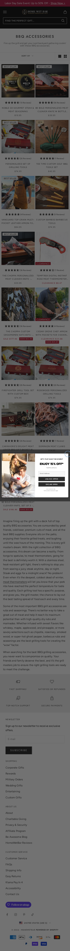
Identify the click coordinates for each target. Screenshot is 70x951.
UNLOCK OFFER (51, 479)
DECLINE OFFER (51, 484)
